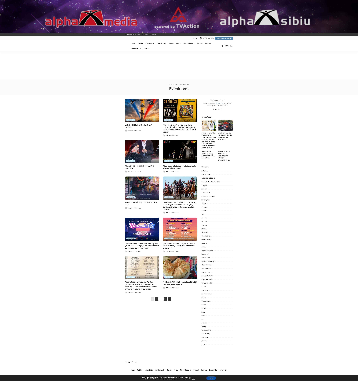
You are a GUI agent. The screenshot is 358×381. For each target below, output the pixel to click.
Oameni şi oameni (207, 272)
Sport (203, 315)
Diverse (204, 210)
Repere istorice (206, 301)
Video (203, 344)
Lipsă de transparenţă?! (208, 261)
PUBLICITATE (205, 290)
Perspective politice (207, 283)
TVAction (130, 130)
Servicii (204, 308)
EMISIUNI (204, 221)
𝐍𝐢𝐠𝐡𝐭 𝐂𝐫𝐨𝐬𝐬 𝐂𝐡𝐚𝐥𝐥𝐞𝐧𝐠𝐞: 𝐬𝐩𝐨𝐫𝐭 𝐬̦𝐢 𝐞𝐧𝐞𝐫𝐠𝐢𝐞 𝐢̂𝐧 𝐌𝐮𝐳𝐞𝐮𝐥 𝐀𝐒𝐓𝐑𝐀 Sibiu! (179, 167)
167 (165, 299)
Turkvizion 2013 (206, 330)
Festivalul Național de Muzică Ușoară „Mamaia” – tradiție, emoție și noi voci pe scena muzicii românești (142, 245)
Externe (204, 228)
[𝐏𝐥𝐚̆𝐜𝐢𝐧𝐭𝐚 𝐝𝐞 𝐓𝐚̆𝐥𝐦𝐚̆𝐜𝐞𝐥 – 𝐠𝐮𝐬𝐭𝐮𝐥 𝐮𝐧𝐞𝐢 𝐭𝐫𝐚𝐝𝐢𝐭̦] (180, 267)
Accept (211, 378)
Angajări (204, 185)
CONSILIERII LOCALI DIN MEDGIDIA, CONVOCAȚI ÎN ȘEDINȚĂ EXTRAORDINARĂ (224, 156)
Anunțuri (204, 189)
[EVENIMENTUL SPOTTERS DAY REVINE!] (142, 110)
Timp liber (205, 323)
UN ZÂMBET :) (206, 333)
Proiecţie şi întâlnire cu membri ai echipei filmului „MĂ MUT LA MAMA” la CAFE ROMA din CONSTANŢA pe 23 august (179, 128)
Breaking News (206, 200)
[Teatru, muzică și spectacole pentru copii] (142, 188)
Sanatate (204, 305)
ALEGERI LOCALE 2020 (208, 178)
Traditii (204, 326)
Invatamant (205, 254)
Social (203, 312)
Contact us (219, 103)
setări (193, 379)
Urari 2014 (205, 337)
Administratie (206, 174)
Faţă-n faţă (205, 232)
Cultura (204, 203)
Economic (204, 218)
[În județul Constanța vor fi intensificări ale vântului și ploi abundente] (225, 125)
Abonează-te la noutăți (224, 38)
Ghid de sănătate (207, 236)
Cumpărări (205, 207)
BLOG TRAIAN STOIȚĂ (208, 196)
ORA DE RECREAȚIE (207, 276)
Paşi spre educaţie (207, 279)
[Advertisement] (179, 65)
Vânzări (204, 341)
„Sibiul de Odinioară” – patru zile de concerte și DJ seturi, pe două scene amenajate (179, 245)
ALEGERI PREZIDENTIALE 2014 (211, 181)
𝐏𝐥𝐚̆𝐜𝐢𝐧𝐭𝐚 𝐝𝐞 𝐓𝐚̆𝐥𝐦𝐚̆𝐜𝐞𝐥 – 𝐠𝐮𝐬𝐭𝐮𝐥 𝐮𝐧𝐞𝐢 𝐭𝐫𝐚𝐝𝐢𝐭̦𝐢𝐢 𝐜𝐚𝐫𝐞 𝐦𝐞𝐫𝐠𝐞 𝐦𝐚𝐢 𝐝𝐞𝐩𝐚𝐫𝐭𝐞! (180, 283)
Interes (204, 247)
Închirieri (204, 243)
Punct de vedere (206, 294)
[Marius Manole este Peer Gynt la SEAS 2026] (142, 151)
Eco (203, 214)
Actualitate (205, 171)
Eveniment (131, 120)
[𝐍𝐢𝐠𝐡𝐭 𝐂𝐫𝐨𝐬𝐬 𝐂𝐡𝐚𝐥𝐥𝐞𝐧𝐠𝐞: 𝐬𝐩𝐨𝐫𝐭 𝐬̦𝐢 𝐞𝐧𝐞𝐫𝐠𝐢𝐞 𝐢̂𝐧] (180, 151)
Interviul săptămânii (207, 250)
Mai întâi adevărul (207, 265)
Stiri (203, 319)
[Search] (231, 45)
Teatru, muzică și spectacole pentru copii (141, 203)
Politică (204, 286)
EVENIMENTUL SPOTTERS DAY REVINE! (138, 126)
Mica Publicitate (206, 268)
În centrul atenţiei (207, 239)
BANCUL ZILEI (206, 192)
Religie (204, 297)
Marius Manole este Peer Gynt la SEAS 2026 (139, 167)
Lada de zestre (206, 258)
